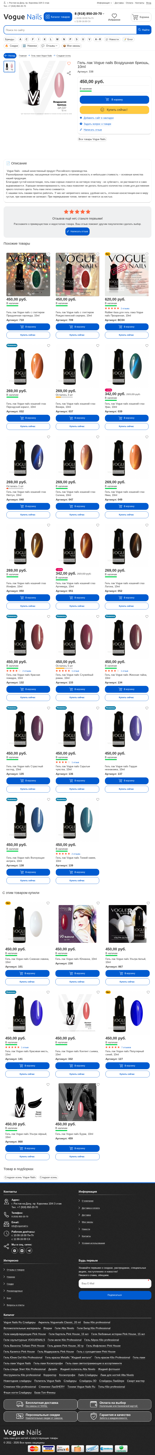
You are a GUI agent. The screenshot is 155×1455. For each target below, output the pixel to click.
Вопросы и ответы (15, 1305)
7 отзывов (126, 1047)
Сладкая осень (48, 1177)
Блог (128, 39)
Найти (145, 29)
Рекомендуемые (15, 1291)
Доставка (86, 1215)
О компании (87, 1201)
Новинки (30, 45)
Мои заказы (71, 45)
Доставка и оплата (91, 1208)
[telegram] (29, 1251)
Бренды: (10, 39)
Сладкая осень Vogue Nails (20, 1177)
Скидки (11, 45)
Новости (112, 39)
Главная (23, 56)
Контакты (86, 1236)
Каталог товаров (60, 16)
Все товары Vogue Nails (92, 139)
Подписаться (115, 1295)
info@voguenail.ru (20, 1226)
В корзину (117, 99)
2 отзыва (125, 308)
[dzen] (15, 1251)
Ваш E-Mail (88, 1283)
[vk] (22, 1251)
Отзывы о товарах (16, 1270)
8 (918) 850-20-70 (88, 13)
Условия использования (93, 1243)
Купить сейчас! (117, 109)
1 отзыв (75, 671)
